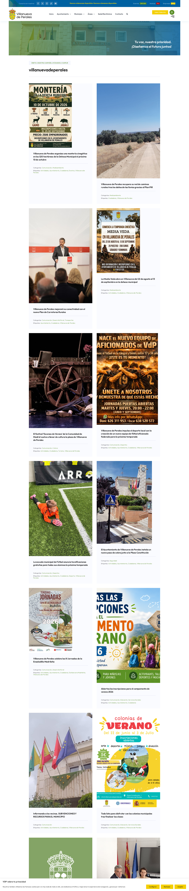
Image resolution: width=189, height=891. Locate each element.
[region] (94, 884)
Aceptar (180, 887)
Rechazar (167, 887)
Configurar (153, 887)
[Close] (184, 4)
